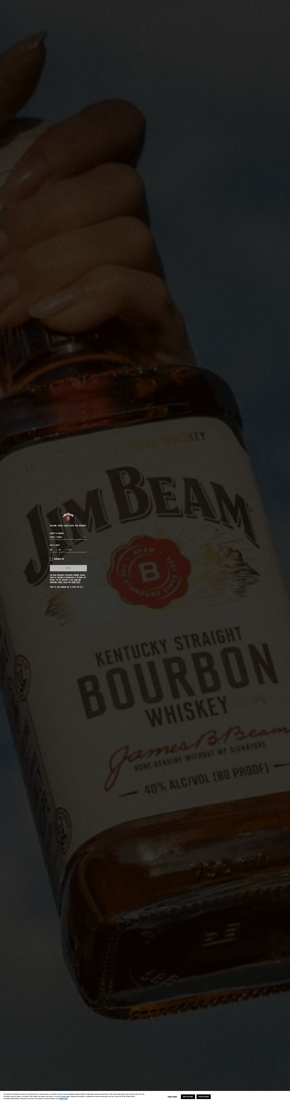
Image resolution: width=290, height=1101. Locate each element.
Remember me (59, 559)
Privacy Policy (62, 582)
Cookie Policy (75, 582)
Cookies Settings (172, 1096)
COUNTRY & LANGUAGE (57, 533)
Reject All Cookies (188, 1096)
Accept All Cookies (203, 1096)
